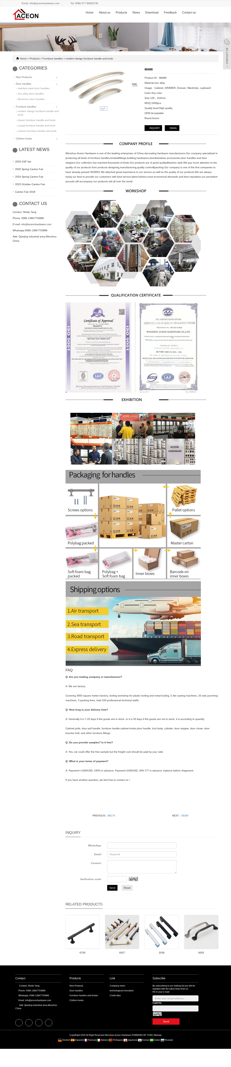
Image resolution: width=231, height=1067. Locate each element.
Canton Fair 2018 (25, 191)
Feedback (170, 12)
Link (112, 978)
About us (104, 12)
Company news (117, 986)
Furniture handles (53, 58)
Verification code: (91, 879)
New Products (24, 77)
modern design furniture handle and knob (89, 58)
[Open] (227, 54)
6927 (122, 952)
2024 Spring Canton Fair (29, 176)
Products (121, 12)
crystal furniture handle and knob (36, 125)
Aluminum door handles (31, 99)
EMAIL (173, 128)
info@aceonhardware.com (36, 224)
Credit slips (115, 995)
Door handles (23, 83)
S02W (184, 815)
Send (112, 887)
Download (151, 12)
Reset (127, 887)
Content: (96, 863)
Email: (98, 854)
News (136, 12)
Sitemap (157, 1035)
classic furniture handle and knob (36, 120)
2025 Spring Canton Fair (29, 169)
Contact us (189, 12)
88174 (111, 815)
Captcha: (157, 1003)
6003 (201, 952)
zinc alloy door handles (31, 93)
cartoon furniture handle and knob (37, 131)
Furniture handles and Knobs (83, 995)
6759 (82, 952)
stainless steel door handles (33, 88)
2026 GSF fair (23, 161)
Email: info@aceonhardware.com (40, 3)
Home (89, 12)
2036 (162, 952)
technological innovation (122, 990)
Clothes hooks (24, 138)
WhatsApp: (95, 845)
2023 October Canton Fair (30, 184)
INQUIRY (154, 128)
